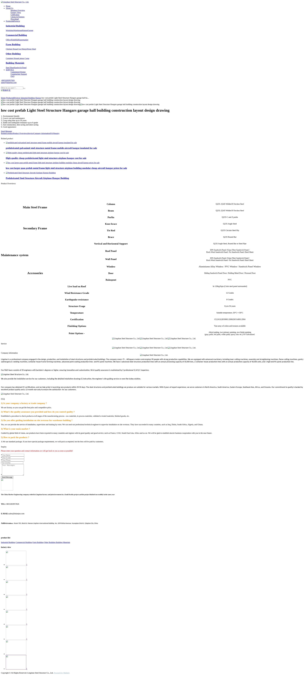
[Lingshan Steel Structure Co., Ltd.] (15, 2)
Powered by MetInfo (62, 673)
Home (8, 6)
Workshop (10, 30)
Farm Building (13, 44)
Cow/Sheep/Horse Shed (27, 49)
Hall (17, 40)
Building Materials (15, 63)
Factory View (16, 13)
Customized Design (18, 72)
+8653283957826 (8, 80)
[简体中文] (6, 90)
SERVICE (10, 70)
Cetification (15, 15)
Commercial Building (16, 35)
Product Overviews (20, 133)
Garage (30, 30)
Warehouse (18, 30)
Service (30, 133)
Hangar (25, 30)
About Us (9, 8)
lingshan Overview (18, 10)
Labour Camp (24, 58)
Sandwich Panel (20, 68)
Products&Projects (13, 21)
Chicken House (12, 49)
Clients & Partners (17, 17)
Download (15, 19)
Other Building (13, 53)
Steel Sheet (10, 68)
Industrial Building (15, 26)
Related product (7, 133)
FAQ (12, 76)
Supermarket (23, 40)
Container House (12, 58)
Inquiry (56, 133)
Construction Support (19, 74)
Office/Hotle (10, 40)
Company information (41, 133)
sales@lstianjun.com (8, 82)
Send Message (6, 131)
